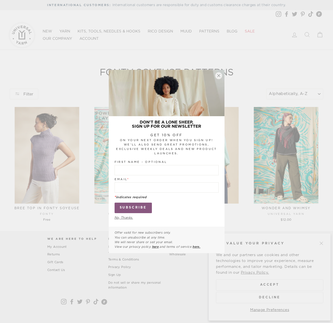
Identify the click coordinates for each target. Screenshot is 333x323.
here (155, 246)
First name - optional (141, 162)
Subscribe (133, 207)
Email (122, 179)
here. (196, 246)
